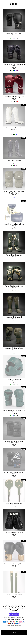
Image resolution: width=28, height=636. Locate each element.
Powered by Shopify (18, 625)
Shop (23, 619)
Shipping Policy (20, 617)
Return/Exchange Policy (9, 617)
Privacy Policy (10, 619)
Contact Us (18, 619)
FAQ (5, 619)
